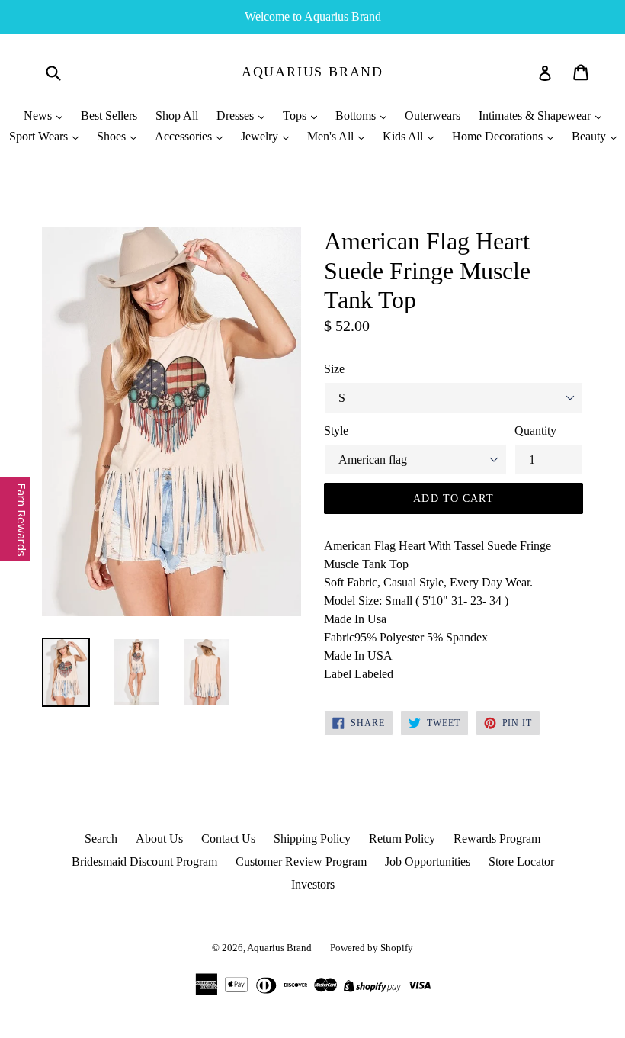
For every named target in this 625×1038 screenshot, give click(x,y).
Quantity (535, 430)
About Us (159, 838)
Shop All (176, 115)
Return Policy (402, 838)
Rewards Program (497, 838)
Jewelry (261, 136)
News (39, 115)
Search (101, 838)
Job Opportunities (427, 861)
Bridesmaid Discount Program (144, 861)
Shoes (113, 136)
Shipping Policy (312, 838)
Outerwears (432, 115)
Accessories (185, 136)
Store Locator (521, 861)
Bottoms (357, 115)
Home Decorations (499, 136)
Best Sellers (109, 115)
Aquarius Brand (312, 71)
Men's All (332, 136)
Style (336, 430)
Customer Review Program (301, 861)
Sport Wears (40, 136)
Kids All (404, 136)
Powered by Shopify (371, 947)
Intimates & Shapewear (536, 115)
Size (334, 368)
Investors (313, 884)
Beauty (590, 136)
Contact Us (228, 838)
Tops (296, 115)
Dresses (236, 115)
